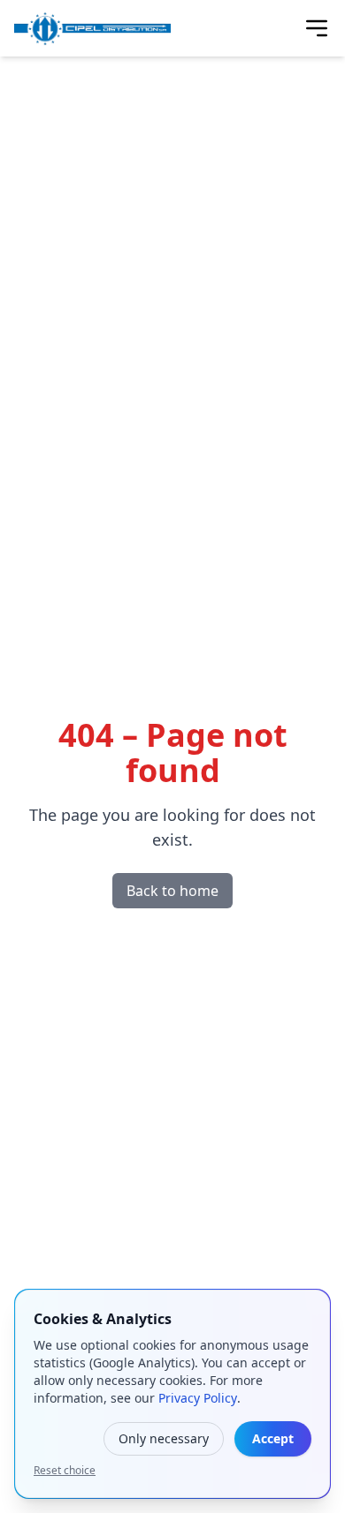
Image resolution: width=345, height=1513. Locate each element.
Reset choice (65, 1471)
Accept (273, 1438)
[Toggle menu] (317, 28)
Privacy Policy (197, 1397)
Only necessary (164, 1438)
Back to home (172, 890)
